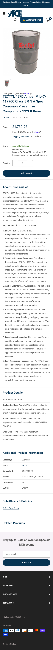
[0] (48, 20)
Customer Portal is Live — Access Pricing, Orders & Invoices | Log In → (26, 3)
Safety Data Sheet (11, 508)
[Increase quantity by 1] (30, 163)
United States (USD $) (12, 617)
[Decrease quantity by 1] (15, 163)
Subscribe (26, 562)
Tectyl (6, 117)
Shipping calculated (21, 136)
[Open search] (15, 19)
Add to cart (26, 173)
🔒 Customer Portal (32, 20)
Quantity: (7, 163)
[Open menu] (4, 13)
